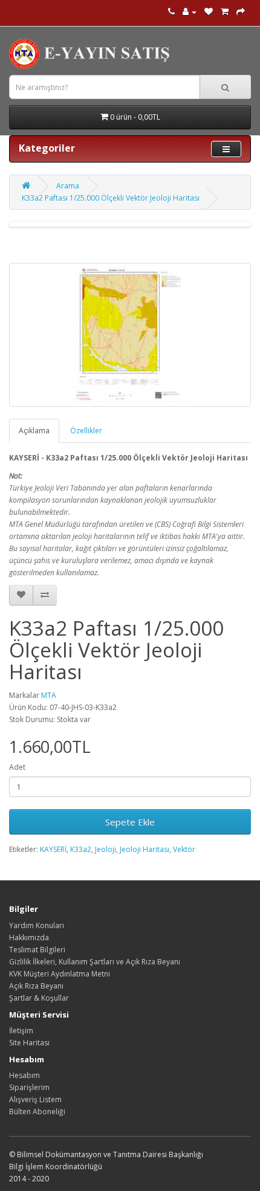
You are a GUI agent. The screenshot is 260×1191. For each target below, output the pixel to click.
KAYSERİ (53, 849)
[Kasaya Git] (240, 12)
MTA (48, 695)
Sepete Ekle (130, 822)
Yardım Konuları (36, 925)
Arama (67, 186)
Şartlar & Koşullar (39, 998)
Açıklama (34, 430)
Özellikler (86, 430)
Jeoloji (105, 849)
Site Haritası (29, 1043)
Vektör (184, 849)
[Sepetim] (225, 12)
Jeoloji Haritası (144, 849)
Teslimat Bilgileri (37, 949)
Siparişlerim (29, 1087)
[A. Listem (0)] (208, 12)
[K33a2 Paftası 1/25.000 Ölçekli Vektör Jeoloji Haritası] (130, 335)
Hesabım (24, 1075)
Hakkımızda (29, 937)
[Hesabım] (190, 12)
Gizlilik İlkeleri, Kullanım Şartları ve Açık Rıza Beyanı (94, 962)
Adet (17, 767)
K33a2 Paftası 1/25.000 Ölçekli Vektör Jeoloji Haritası (111, 198)
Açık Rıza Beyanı (36, 986)
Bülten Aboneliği (37, 1111)
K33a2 (80, 849)
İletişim (21, 1030)
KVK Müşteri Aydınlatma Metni (59, 974)
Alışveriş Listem (35, 1099)
